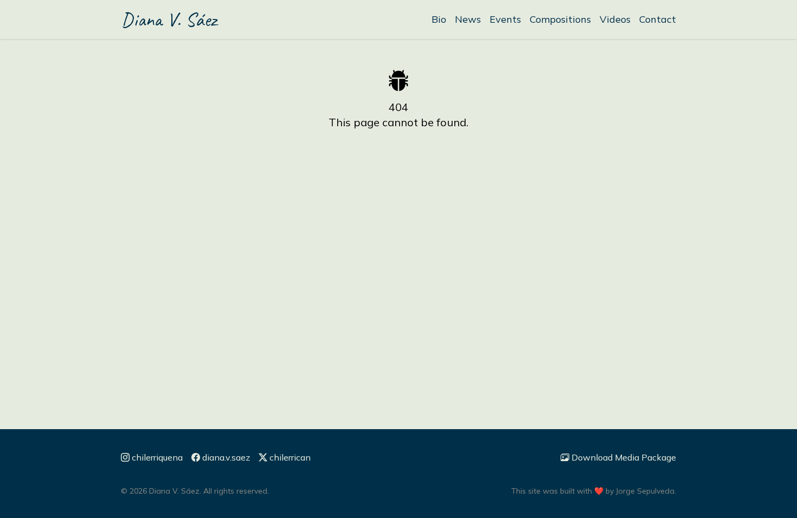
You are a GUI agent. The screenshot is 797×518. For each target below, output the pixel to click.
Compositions (560, 19)
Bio (439, 19)
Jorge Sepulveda (645, 491)
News (468, 19)
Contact (657, 19)
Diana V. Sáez (168, 19)
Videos (615, 19)
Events (505, 19)
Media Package (623, 457)
